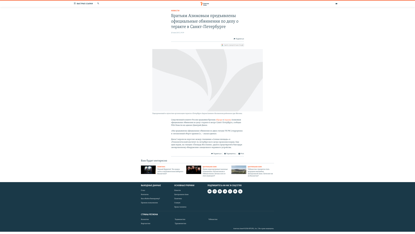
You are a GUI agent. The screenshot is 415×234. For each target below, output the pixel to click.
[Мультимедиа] (336, 3)
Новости (175, 11)
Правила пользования (149, 203)
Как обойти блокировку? (150, 199)
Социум (177, 203)
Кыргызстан (145, 223)
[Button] (239, 38)
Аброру (219, 120)
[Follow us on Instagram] (215, 191)
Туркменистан (180, 223)
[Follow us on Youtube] (210, 191)
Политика (161, 167)
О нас (143, 190)
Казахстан (145, 219)
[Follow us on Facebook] (220, 191)
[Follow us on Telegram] (225, 191)
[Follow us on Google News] (235, 191)
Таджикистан (180, 219)
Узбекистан (212, 219)
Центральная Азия (210, 167)
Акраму (227, 120)
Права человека (180, 207)
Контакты (144, 194)
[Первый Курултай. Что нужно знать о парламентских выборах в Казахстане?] (148, 170)
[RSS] (240, 191)
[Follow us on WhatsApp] (230, 191)
